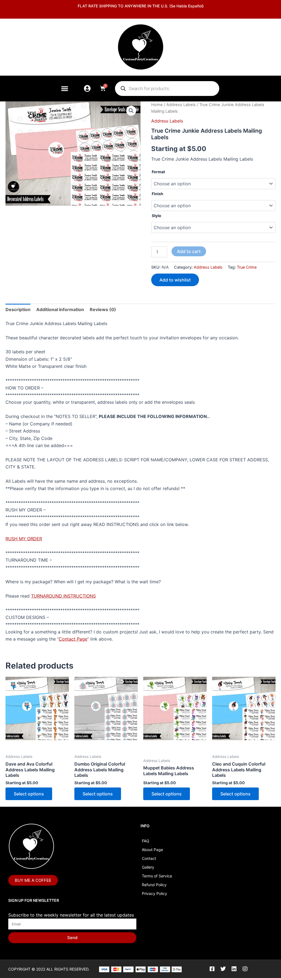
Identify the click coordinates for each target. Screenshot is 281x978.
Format (158, 171)
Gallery (148, 867)
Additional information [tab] (60, 309)
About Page (152, 849)
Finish (157, 193)
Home (157, 104)
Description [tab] (17, 309)
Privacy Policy (154, 893)
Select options (29, 794)
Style (156, 215)
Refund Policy (154, 884)
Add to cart (189, 251)
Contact (149, 858)
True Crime (247, 267)
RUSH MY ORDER (23, 538)
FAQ (145, 840)
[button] (64, 88)
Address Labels (181, 104)
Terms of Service (157, 876)
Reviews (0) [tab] (103, 309)
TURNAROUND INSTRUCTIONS (63, 596)
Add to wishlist (175, 280)
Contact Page (73, 639)
